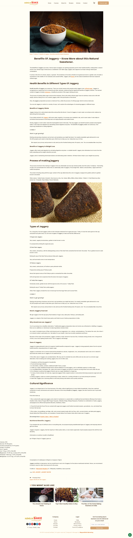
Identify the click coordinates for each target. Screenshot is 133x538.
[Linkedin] (37, 524)
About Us (63, 3)
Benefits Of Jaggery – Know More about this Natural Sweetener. (54, 54)
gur (33, 472)
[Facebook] (30, 524)
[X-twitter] (35, 524)
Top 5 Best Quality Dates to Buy (66, 504)
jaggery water (46, 472)
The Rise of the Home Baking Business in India (91, 504)
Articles (78, 3)
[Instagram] (27, 524)
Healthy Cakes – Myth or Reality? (49, 416)
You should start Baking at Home (42, 504)
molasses (47, 92)
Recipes (71, 3)
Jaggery (46, 117)
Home (49, 3)
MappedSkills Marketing (86, 532)
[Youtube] (32, 524)
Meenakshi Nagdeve (42, 468)
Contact (85, 3)
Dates (73, 76)
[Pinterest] (39, 524)
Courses (56, 3)
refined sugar (88, 88)
